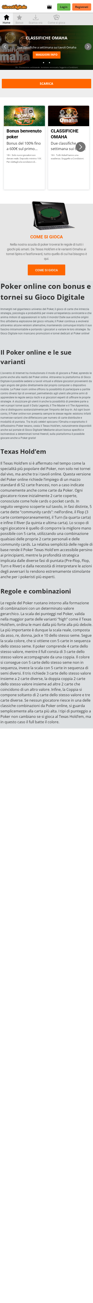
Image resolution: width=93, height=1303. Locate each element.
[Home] (15, 6)
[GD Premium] (50, 7)
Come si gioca (46, 270)
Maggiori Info (47, 55)
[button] (5, 46)
